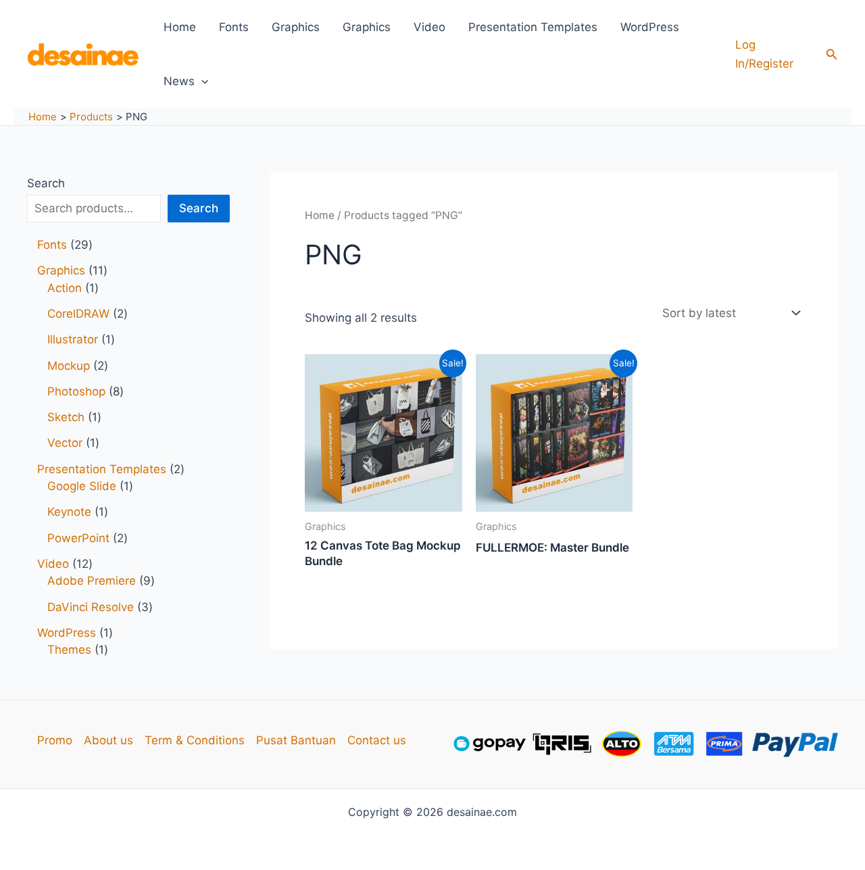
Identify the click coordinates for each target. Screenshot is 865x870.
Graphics (296, 27)
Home (180, 27)
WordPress (649, 27)
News (179, 81)
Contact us (376, 740)
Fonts (234, 27)
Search (46, 183)
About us (108, 740)
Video (429, 27)
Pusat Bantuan (296, 740)
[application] (201, 81)
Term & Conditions (195, 740)
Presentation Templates (532, 27)
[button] (832, 54)
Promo (54, 740)
